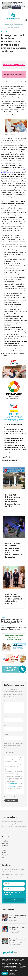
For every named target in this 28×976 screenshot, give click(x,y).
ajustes (15, 970)
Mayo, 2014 (3, 55)
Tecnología (5, 845)
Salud (3, 857)
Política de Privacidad (10, 786)
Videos (4, 852)
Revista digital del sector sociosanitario (13, 26)
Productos (5, 843)
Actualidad (4, 31)
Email (6, 725)
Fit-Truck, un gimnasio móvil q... (17, 928)
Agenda (4, 850)
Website (6, 734)
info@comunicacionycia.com (11, 783)
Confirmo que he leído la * (13, 893)
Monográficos (6, 855)
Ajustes (12, 973)
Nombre (6, 716)
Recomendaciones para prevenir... (17, 940)
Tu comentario (8, 701)
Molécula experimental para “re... (17, 916)
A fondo (4, 848)
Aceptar (5, 973)
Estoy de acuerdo (10, 752)
